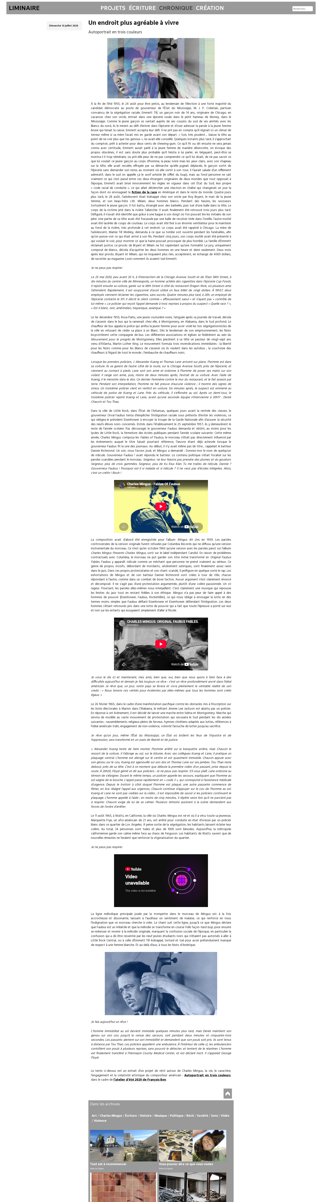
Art (94, 1115)
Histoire (146, 1115)
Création (210, 8)
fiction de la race (144, 192)
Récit (190, 1115)
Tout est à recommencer (108, 1164)
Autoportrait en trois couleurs (207, 1075)
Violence (100, 1120)
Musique (161, 1115)
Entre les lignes (97, 1168)
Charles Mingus (111, 1115)
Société (202, 1115)
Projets (112, 8)
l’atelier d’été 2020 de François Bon (140, 1079)
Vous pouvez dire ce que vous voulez (186, 1164)
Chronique (176, 8)
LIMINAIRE (24, 8)
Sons (214, 1115)
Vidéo (225, 1115)
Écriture (142, 8)
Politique (176, 1115)
